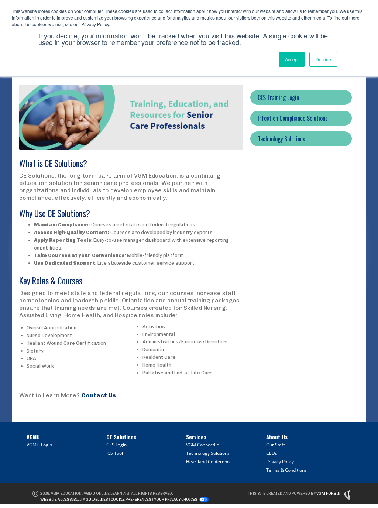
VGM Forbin (328, 493)
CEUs (271, 453)
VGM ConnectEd (202, 445)
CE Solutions (121, 437)
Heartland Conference (209, 462)
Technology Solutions (208, 453)
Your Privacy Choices (175, 499)
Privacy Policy (280, 462)
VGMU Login (39, 445)
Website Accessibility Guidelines (74, 499)
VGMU (33, 437)
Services (196, 437)
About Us (277, 437)
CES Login (116, 445)
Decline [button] (323, 59)
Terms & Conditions (286, 470)
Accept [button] (292, 59)
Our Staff (275, 445)
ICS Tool (114, 453)
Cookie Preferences (131, 499)
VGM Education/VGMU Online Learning (90, 493)
